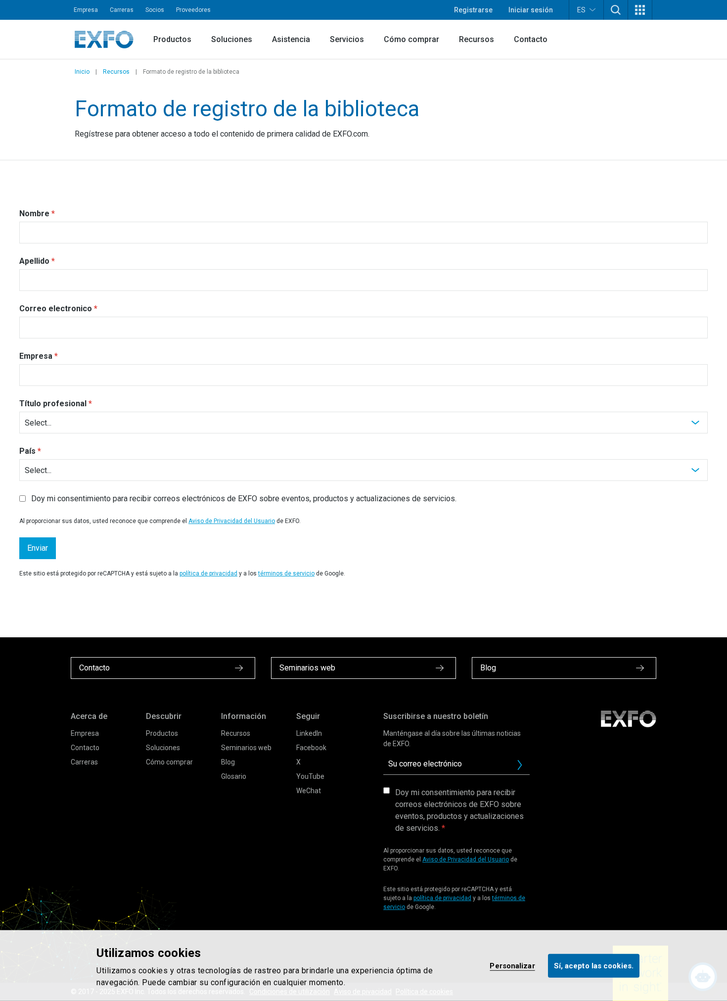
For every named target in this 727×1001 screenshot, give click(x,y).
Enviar (37, 548)
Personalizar (512, 965)
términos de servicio (286, 573)
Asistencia (291, 39)
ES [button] (581, 10)
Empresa (86, 9)
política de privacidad (208, 573)
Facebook (311, 748)
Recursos (476, 39)
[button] (616, 10)
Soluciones (231, 39)
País (27, 451)
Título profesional (53, 403)
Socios (154, 9)
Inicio (82, 71)
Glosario (233, 776)
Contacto (530, 39)
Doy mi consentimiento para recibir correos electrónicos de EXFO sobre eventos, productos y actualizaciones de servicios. (459, 810)
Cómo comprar (411, 39)
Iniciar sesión (530, 10)
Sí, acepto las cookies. (594, 965)
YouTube (310, 776)
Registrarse (473, 10)
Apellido (34, 261)
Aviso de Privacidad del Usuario (231, 521)
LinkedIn (309, 733)
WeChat (308, 791)
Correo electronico (55, 308)
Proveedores (193, 9)
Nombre (34, 213)
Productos (172, 39)
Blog (228, 762)
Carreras (122, 9)
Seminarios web (246, 748)
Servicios (347, 39)
